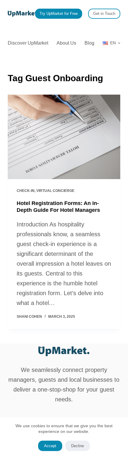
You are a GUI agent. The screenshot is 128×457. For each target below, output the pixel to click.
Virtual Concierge (55, 191)
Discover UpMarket (28, 43)
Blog (89, 43)
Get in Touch (104, 13)
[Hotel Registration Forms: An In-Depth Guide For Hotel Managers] (64, 137)
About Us (66, 43)
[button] (111, 43)
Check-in (26, 191)
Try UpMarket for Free (59, 13)
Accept (50, 446)
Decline (77, 446)
